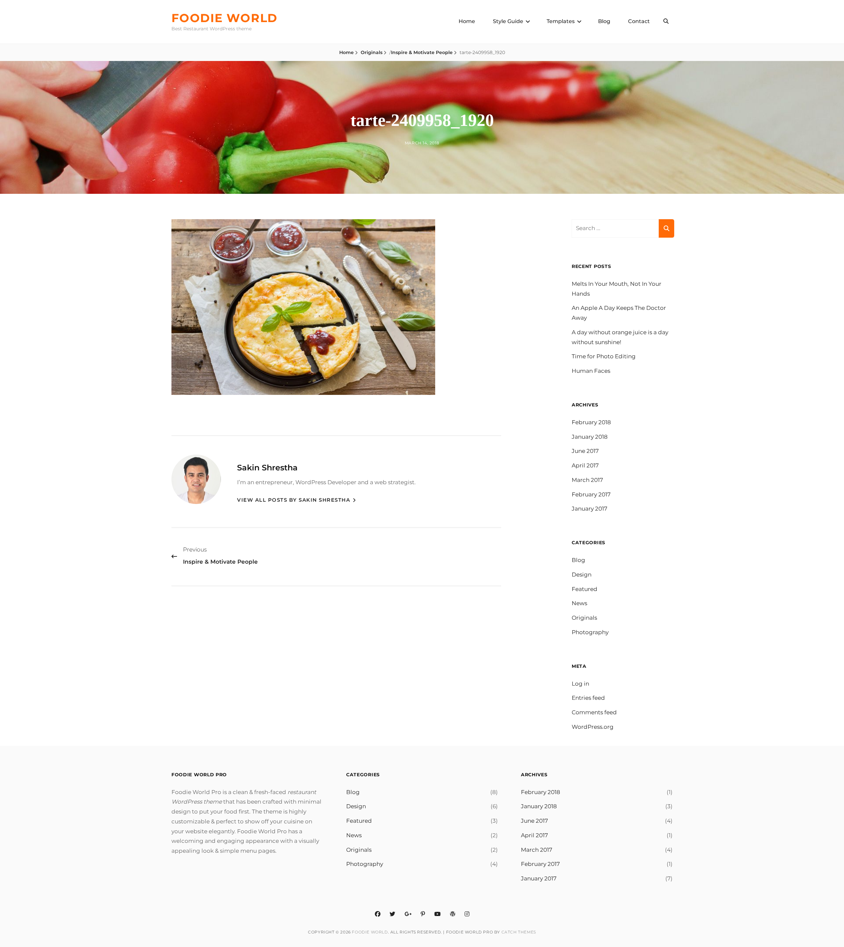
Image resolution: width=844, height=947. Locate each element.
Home (467, 21)
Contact (639, 21)
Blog (604, 21)
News (579, 603)
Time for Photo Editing (604, 356)
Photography (590, 632)
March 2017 (587, 480)
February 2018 (591, 422)
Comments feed (594, 712)
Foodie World (224, 18)
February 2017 (591, 494)
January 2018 (590, 436)
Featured (584, 589)
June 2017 (585, 451)
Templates (561, 21)
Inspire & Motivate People (422, 52)
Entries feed (588, 698)
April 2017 (585, 465)
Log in (580, 683)
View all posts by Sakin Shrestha (294, 500)
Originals (371, 52)
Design (581, 574)
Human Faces (591, 371)
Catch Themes (518, 932)
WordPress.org (593, 727)
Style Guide (508, 21)
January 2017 (589, 508)
